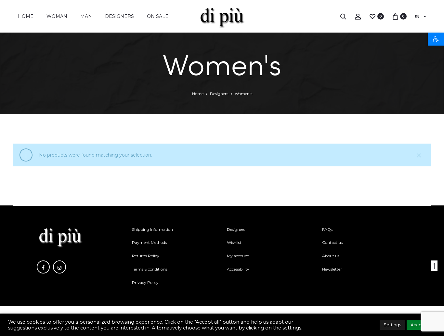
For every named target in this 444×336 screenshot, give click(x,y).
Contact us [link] (332, 242)
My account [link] (238, 255)
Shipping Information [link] (152, 229)
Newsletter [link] (332, 269)
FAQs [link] (327, 229)
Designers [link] (119, 16)
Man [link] (86, 16)
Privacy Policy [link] (145, 282)
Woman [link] (56, 16)
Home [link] (25, 16)
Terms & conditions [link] (149, 269)
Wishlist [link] (234, 242)
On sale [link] (157, 16)
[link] (436, 39)
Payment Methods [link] (149, 242)
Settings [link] (392, 324)
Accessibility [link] (238, 269)
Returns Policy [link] (145, 255)
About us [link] (330, 255)
